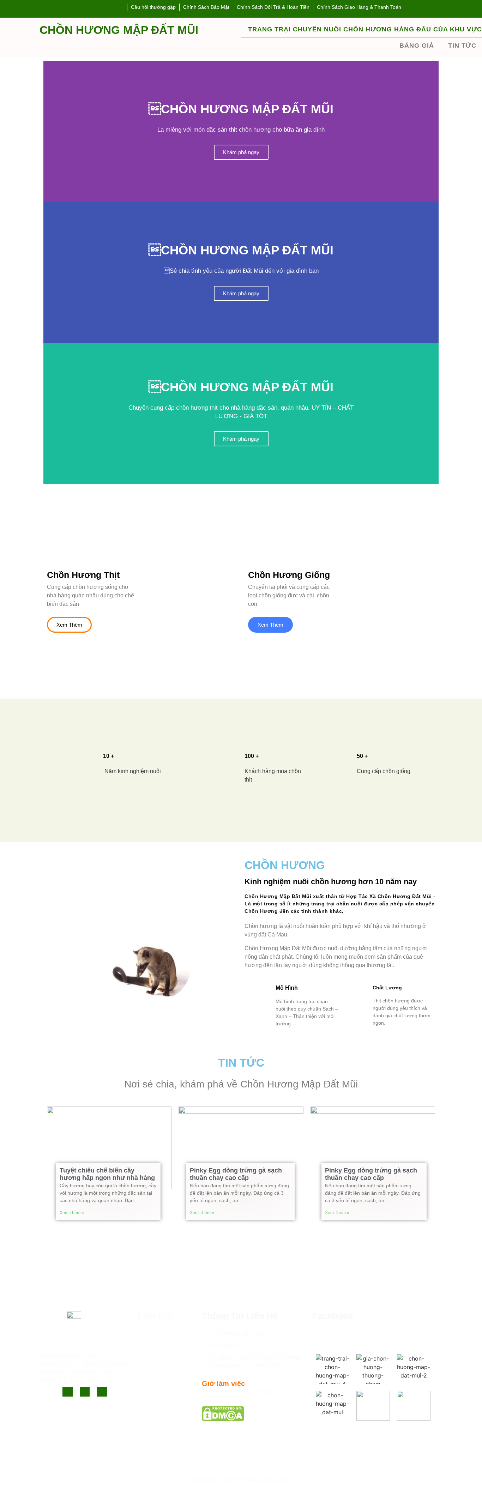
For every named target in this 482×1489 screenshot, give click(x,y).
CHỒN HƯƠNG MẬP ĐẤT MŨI (119, 30)
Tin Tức (147, 1357)
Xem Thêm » (72, 1212)
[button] (241, 488)
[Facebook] (67, 1392)
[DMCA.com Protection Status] (223, 1419)
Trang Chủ (151, 1333)
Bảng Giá (416, 45)
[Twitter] (85, 1392)
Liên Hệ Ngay (155, 1368)
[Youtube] (102, 1392)
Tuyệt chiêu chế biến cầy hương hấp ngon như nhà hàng (107, 1174)
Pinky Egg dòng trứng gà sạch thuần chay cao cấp (236, 1174)
